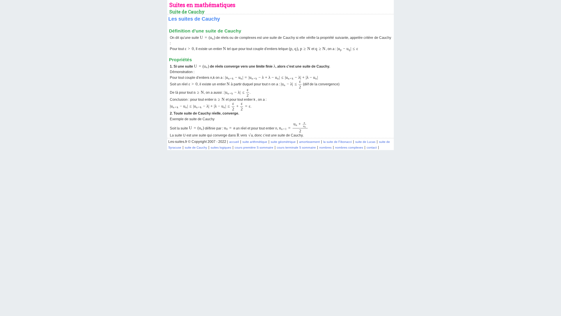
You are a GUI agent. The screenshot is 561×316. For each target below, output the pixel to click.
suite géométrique (283, 142)
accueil (234, 142)
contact (372, 147)
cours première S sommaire (254, 147)
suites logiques (221, 147)
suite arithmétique (254, 142)
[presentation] (207, 37)
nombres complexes (349, 147)
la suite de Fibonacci (337, 142)
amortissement (309, 142)
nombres (325, 147)
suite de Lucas (365, 142)
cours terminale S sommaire (296, 147)
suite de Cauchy (196, 147)
